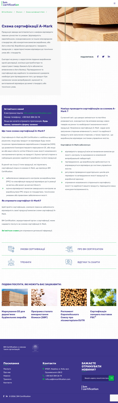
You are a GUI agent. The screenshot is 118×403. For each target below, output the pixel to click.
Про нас (7, 372)
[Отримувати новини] (111, 378)
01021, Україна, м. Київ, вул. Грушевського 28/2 (57, 370)
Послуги (7, 369)
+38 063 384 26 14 (54, 376)
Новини (6, 376)
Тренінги (7, 379)
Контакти (7, 383)
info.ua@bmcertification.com (37, 113)
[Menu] (114, 3)
